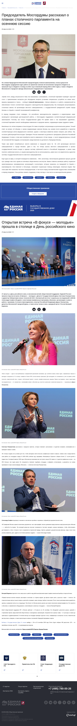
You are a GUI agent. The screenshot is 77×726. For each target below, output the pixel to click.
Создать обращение (38, 193)
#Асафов (26, 634)
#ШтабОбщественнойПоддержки (32, 638)
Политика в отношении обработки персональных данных (17, 719)
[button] (38, 676)
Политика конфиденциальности (10, 717)
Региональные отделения (38, 687)
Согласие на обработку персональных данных (14, 720)
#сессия (61, 177)
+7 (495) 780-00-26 (59, 688)
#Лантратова (49, 638)
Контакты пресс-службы (24, 691)
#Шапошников (28, 177)
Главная (4, 7)
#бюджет (39, 177)
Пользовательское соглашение (10, 716)
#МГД (16, 177)
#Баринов (36, 634)
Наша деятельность (12, 7)
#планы (50, 177)
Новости (21, 7)
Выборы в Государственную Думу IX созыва (14, 622)
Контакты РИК (8, 691)
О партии (6, 686)
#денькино (47, 634)
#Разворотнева (14, 634)
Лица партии (22, 686)
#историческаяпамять (61, 634)
